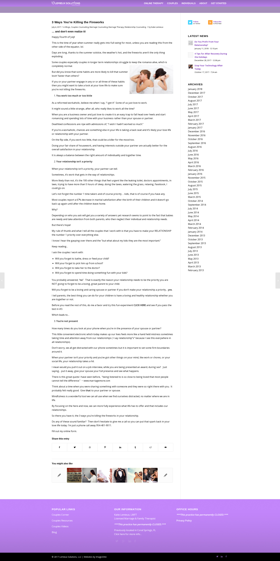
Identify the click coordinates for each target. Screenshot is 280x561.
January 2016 (195, 174)
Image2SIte (101, 556)
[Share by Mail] (165, 447)
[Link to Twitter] (217, 556)
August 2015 (195, 185)
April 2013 (193, 262)
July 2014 (193, 208)
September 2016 (197, 143)
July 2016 (193, 150)
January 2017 (195, 127)
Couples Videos (60, 526)
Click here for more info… (128, 534)
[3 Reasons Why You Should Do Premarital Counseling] (120, 475)
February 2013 (196, 270)
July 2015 (193, 189)
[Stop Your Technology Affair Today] (150, 475)
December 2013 (196, 235)
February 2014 (196, 227)
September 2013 (197, 243)
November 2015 (196, 177)
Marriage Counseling (99, 27)
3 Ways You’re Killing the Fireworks (78, 22)
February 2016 (196, 170)
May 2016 (193, 158)
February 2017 (196, 123)
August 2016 (195, 146)
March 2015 (194, 197)
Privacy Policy (184, 520)
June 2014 (193, 212)
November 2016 (196, 135)
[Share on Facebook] (59, 447)
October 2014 (195, 201)
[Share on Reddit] (150, 447)
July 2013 (193, 251)
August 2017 (195, 100)
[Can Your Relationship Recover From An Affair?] (104, 475)
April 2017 (193, 116)
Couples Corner (60, 514)
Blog (54, 532)
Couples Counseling (80, 27)
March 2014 (194, 224)
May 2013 (193, 258)
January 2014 (195, 231)
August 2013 (195, 247)
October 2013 (195, 239)
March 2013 (194, 266)
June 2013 (193, 254)
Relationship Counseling (135, 27)
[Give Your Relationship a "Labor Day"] (135, 475)
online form (69, 431)
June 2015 (193, 193)
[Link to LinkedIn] (221, 556)
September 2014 (197, 204)
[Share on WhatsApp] (89, 447)
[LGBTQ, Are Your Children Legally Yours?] (2, 280)
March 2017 (194, 119)
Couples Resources (62, 520)
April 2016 (193, 162)
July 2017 (193, 104)
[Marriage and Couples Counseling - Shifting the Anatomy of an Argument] (89, 475)
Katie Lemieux (157, 27)
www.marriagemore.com (97, 380)
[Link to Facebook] (226, 556)
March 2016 (194, 166)
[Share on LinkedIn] (120, 447)
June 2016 (193, 154)
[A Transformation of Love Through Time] (165, 475)
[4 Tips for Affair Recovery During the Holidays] (59, 475)
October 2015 (195, 181)
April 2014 (193, 220)
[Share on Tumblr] (135, 447)
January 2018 (195, 89)
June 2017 (193, 108)
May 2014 (193, 216)
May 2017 (193, 112)
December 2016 (196, 131)
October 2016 (195, 139)
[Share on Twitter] (74, 447)
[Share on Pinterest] (105, 447)
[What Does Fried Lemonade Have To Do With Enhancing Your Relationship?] (74, 475)
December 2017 (196, 92)
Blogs (67, 27)
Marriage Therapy (116, 27)
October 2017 (195, 96)
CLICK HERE (140, 305)
